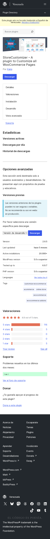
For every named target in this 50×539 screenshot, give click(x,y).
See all (44, 349)
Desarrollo (11, 108)
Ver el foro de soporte (14, 380)
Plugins (29, 432)
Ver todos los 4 (40, 277)
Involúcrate (32, 446)
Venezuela (14, 496)
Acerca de (8, 422)
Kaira (9, 69)
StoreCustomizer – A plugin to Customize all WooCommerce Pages (20, 61)
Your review (9, 349)
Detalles (10, 87)
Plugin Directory (10, 12)
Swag (30, 460)
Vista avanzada (14, 115)
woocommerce (39, 295)
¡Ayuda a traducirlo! (30, 22)
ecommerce (29, 289)
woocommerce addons (36, 301)
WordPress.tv (11, 460)
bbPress (8, 479)
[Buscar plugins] (32, 31)
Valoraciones (12, 94)
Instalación (11, 101)
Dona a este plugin (12, 405)
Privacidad (8, 437)
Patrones (31, 437)
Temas (29, 427)
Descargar (10, 77)
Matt (7, 474)
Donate (31, 455)
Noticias (7, 427)
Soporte (10, 123)
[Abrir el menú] (45, 4)
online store (41, 289)
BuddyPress (10, 484)
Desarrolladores (11, 455)
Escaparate (32, 422)
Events (29, 451)
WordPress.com (12, 469)
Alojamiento (9, 432)
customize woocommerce (35, 284)
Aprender (7, 446)
